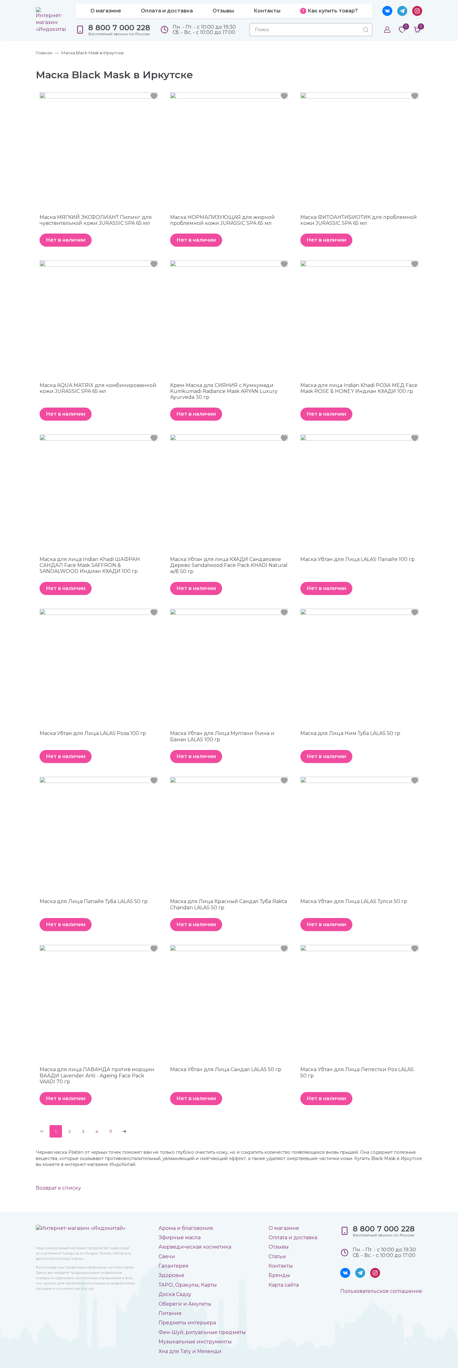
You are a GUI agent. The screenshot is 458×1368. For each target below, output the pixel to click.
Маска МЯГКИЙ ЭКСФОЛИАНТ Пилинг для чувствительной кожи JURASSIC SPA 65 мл (96, 220)
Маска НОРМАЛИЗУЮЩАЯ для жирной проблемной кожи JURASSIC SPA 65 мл (222, 220)
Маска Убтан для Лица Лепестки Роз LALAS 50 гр (357, 1072)
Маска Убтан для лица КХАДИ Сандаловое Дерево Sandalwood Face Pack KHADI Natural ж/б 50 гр (229, 565)
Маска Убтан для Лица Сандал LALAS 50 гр (225, 1069)
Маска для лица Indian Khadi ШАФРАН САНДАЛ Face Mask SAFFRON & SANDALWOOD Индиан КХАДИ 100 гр (90, 565)
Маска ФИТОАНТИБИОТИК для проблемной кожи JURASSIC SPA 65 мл (358, 220)
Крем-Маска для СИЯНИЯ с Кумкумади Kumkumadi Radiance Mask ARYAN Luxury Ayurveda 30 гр (224, 391)
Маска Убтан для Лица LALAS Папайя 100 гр (357, 559)
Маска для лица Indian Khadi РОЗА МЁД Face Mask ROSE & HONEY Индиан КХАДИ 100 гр (358, 388)
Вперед (124, 1131)
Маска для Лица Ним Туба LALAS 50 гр (350, 733)
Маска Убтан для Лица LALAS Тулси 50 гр (353, 901)
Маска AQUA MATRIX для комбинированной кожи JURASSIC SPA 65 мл (98, 388)
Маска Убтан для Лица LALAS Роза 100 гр (93, 733)
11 (110, 1131)
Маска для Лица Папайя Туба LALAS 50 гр (94, 901)
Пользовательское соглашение (381, 1291)
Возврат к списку (58, 1188)
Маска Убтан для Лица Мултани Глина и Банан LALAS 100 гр (222, 736)
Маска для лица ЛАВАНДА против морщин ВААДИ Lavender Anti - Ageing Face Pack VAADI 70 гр (97, 1075)
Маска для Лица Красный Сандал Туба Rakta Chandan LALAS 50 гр (228, 904)
